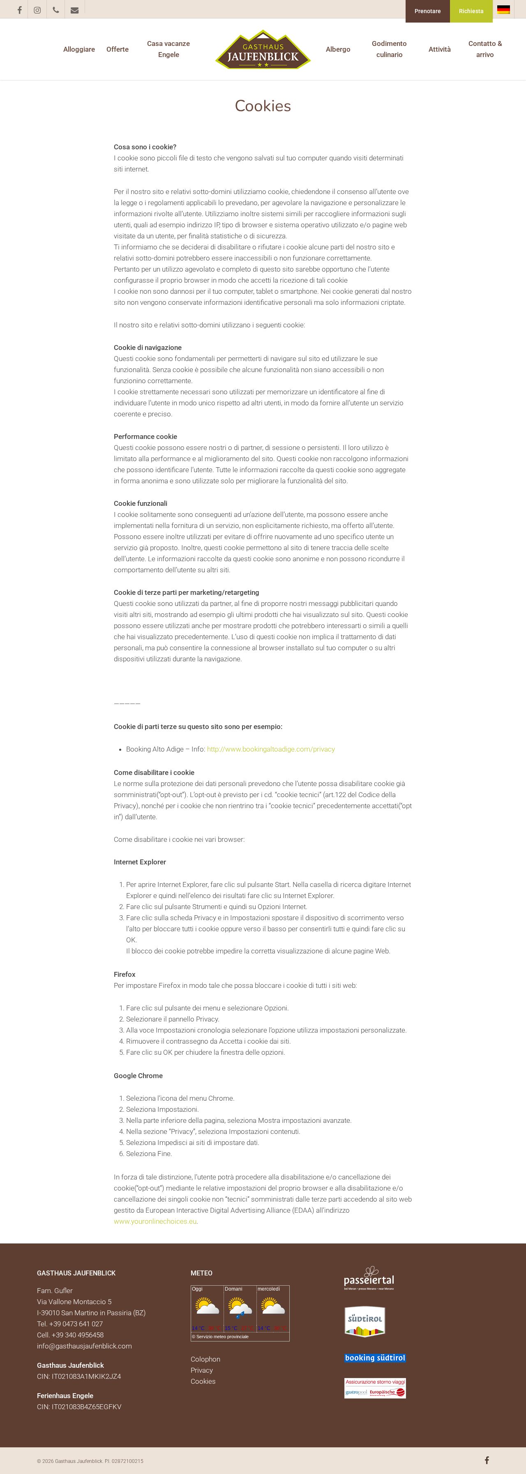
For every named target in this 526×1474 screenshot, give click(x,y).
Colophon (205, 1359)
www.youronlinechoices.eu (155, 1221)
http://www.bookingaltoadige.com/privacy (271, 749)
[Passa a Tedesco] (503, 9)
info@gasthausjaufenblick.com (84, 1346)
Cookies (203, 1381)
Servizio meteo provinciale (222, 1336)
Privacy (202, 1370)
